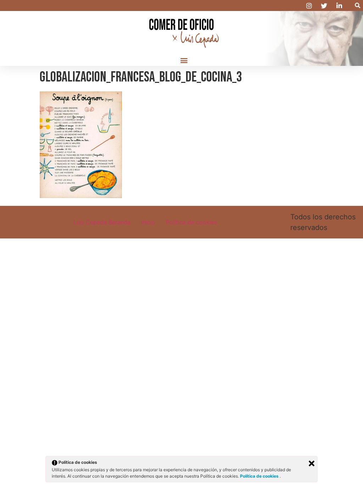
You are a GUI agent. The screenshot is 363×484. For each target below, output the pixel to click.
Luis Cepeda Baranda (101, 222)
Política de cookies (191, 222)
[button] (357, 5)
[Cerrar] (311, 463)
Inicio (148, 222)
